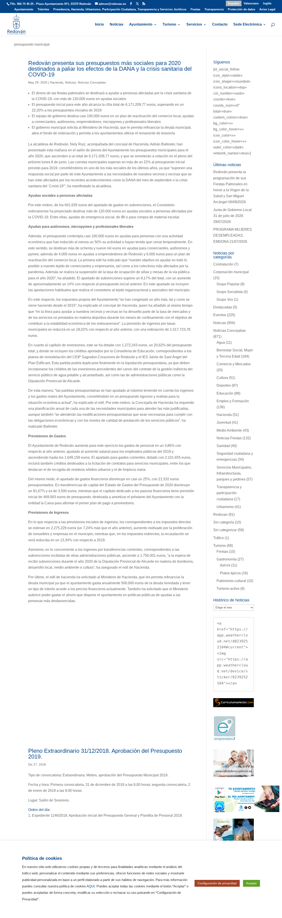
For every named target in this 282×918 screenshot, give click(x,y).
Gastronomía (227, 559)
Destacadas (222, 307)
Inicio (99, 24)
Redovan (220, 514)
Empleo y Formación (233, 401)
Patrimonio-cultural (231, 581)
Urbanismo (225, 507)
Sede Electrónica (247, 24)
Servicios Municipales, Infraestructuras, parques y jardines (234, 473)
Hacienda (56, 82)
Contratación (223, 264)
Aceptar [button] (251, 883)
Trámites (43, 9)
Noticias (116, 24)
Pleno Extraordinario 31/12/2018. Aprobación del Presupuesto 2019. (105, 753)
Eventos (219, 315)
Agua (221, 342)
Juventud (224, 422)
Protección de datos (241, 9)
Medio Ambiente (229, 430)
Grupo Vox (225, 299)
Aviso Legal (267, 9)
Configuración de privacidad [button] (217, 883)
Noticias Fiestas (229, 438)
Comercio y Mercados (234, 364)
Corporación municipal (231, 272)
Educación (225, 393)
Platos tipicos (230, 573)
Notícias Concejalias (92, 82)
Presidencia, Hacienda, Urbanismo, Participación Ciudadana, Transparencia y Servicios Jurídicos (119, 9)
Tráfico (218, 538)
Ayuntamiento (23, 9)
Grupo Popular (228, 284)
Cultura (222, 378)
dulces (225, 565)
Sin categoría (223, 522)
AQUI (91, 886)
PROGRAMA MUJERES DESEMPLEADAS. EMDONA (232, 235)
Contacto (220, 24)
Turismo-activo (228, 588)
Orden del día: (39, 810)
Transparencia (214, 9)
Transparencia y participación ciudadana (229, 493)
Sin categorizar (225, 530)
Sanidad (223, 446)
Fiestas (195, 9)
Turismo (169, 24)
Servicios (194, 24)
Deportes (224, 385)
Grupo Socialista (230, 292)
